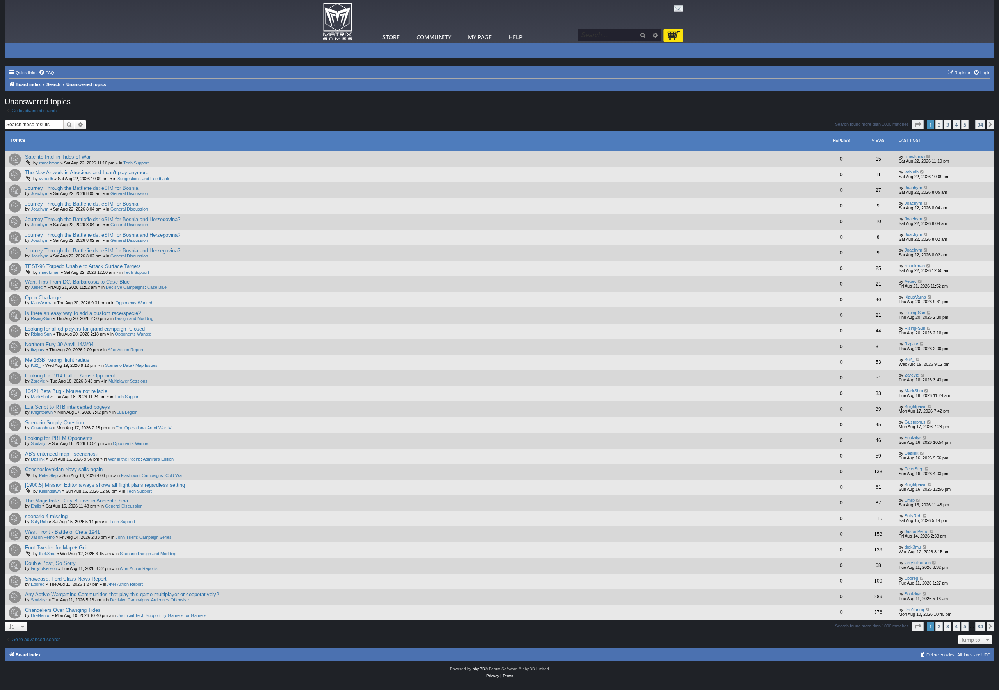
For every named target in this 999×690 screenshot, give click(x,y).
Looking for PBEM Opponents (58, 438)
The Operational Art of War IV (143, 427)
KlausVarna (41, 302)
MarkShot (40, 396)
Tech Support (136, 163)
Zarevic (38, 381)
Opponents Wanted (134, 302)
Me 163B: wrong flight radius (57, 360)
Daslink (38, 459)
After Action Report (125, 349)
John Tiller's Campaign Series (144, 537)
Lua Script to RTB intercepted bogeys (67, 407)
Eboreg (37, 584)
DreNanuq (40, 615)
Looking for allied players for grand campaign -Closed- (85, 329)
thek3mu (47, 553)
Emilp (36, 506)
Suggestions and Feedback (143, 178)
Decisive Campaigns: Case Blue (136, 287)
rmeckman (49, 163)
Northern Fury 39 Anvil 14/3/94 (59, 344)
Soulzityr (39, 443)
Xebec (37, 287)
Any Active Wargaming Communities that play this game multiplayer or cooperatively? (122, 594)
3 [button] (947, 124)
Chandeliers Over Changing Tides (63, 610)
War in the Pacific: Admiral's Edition (141, 459)
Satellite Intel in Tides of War (58, 157)
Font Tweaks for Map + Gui (56, 548)
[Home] (337, 21)
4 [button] (956, 124)
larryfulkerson (44, 568)
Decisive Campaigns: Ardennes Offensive (149, 599)
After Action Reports (139, 568)
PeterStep (48, 475)
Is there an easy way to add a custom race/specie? (83, 313)
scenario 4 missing (46, 516)
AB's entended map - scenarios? (61, 454)
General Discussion (129, 193)
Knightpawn (42, 412)
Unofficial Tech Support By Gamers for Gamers (161, 615)
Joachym (39, 193)
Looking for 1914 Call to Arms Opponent (70, 376)
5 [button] (964, 124)
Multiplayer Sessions (128, 381)
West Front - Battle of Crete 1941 (62, 532)
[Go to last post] (928, 156)
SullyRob (39, 521)
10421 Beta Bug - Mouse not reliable (66, 391)
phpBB (479, 669)
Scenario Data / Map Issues (131, 365)
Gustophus (41, 427)
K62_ (36, 365)
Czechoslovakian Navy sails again (64, 469)
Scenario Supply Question (54, 422)
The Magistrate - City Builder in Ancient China (76, 501)
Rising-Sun (41, 318)
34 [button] (980, 124)
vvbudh (46, 178)
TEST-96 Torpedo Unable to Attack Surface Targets (83, 266)
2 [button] (939, 124)
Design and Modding (134, 318)
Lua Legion (127, 412)
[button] (918, 124)
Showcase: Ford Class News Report (66, 579)
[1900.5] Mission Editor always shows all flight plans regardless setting (105, 485)
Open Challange (43, 297)
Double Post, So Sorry (50, 563)
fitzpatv (37, 349)
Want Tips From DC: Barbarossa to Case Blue (77, 282)
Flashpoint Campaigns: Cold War (152, 475)
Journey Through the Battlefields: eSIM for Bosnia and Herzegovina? (102, 219)
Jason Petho (43, 537)
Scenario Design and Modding (148, 553)
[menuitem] (46, 72)
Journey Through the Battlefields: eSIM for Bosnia (81, 188)
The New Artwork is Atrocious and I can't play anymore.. (88, 172)
